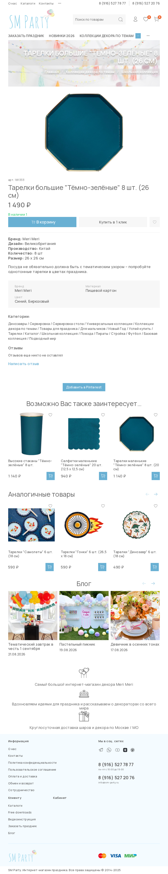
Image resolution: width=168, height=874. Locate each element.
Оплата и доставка (22, 776)
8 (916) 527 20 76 (146, 3)
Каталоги (28, 3)
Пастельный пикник (77, 644)
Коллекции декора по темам (107, 36)
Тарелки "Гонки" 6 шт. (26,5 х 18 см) (84, 553)
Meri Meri (23, 290)
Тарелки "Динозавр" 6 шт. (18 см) (135, 553)
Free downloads (20, 812)
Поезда (87, 333)
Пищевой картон (101, 290)
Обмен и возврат (21, 783)
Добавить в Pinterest (84, 387)
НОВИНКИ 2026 (62, 36)
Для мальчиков (93, 328)
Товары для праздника (59, 328)
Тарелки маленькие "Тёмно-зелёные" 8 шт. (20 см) (136, 465)
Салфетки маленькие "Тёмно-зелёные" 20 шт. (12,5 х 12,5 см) (81, 465)
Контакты (46, 3)
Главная (52, 72)
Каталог (32, 333)
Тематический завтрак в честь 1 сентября (30, 646)
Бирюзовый (38, 301)
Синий (20, 301)
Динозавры (17, 323)
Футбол (134, 333)
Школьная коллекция (139, 72)
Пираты (102, 333)
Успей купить (140, 328)
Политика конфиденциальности (32, 763)
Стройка (118, 333)
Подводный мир (42, 338)
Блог (11, 833)
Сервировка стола (68, 323)
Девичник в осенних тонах (135, 644)
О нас (12, 3)
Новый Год (117, 328)
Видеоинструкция (22, 819)
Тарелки (15, 333)
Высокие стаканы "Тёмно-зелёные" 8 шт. (30, 463)
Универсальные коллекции (109, 323)
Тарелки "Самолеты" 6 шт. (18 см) (30, 553)
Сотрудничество (21, 790)
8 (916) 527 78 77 (112, 3)
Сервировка (40, 323)
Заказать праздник (26, 36)
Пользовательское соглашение (32, 769)
